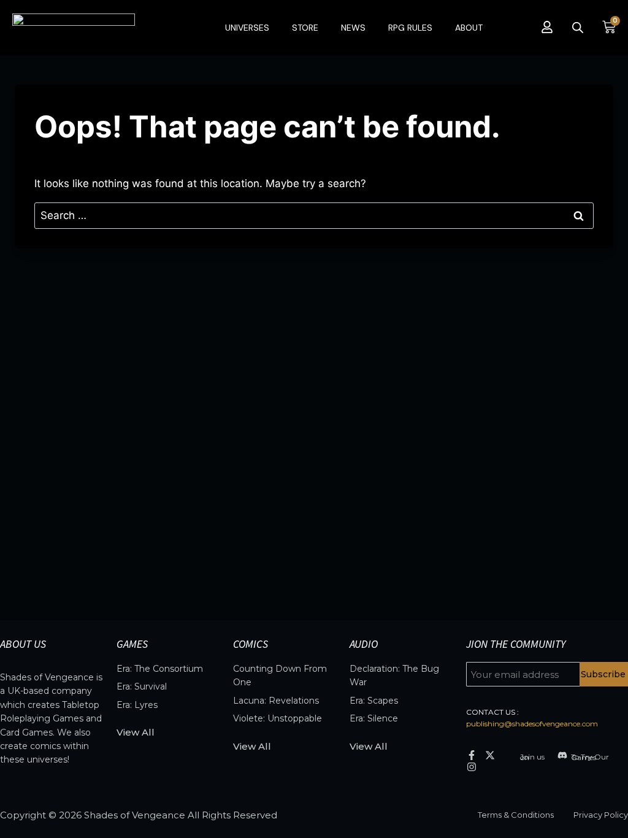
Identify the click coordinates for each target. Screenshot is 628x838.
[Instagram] (472, 767)
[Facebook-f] (472, 755)
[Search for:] (314, 215)
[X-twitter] (490, 755)
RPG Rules (410, 27)
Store (305, 27)
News (353, 27)
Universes (247, 27)
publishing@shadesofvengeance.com (532, 723)
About (469, 27)
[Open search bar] (578, 27)
